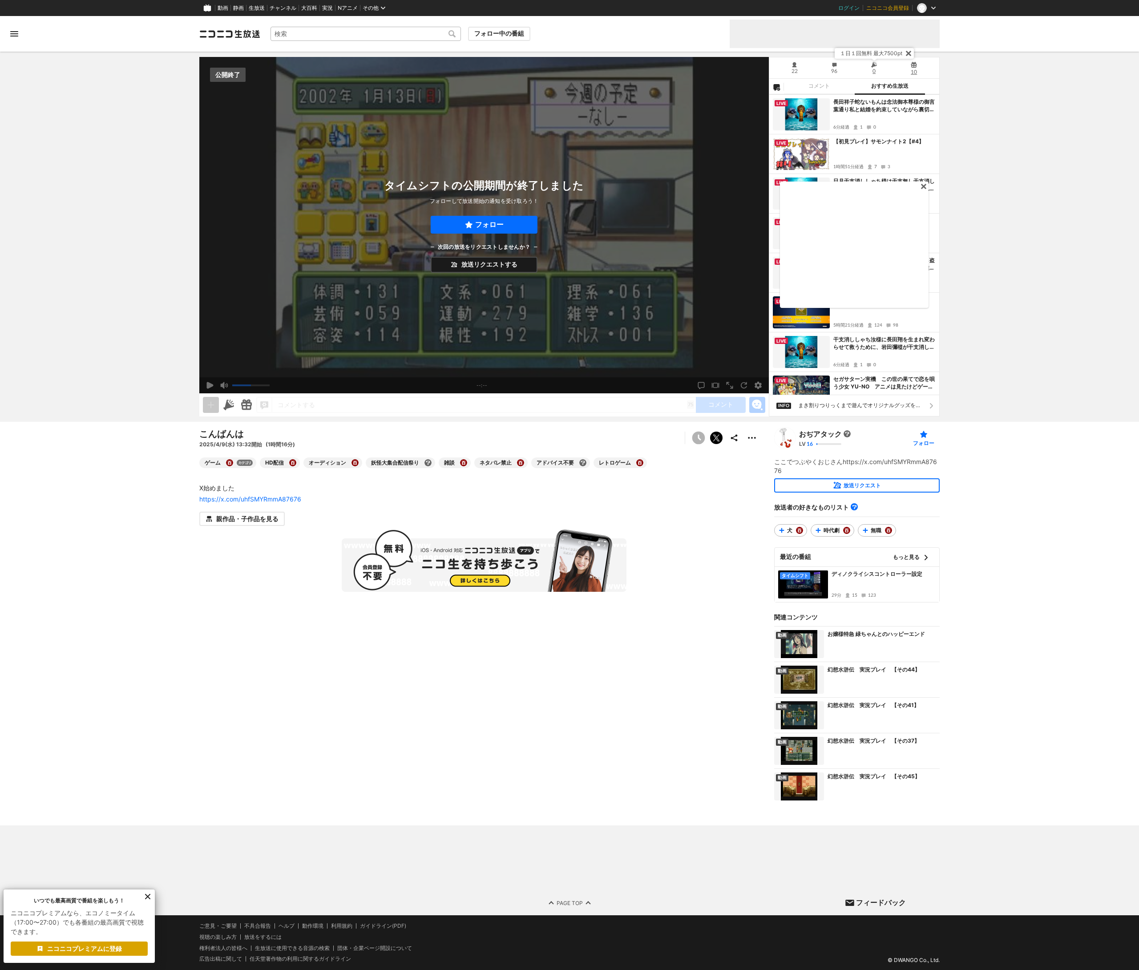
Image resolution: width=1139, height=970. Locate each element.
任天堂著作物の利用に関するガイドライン (300, 959)
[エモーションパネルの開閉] (757, 405)
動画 (223, 8)
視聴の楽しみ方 (218, 937)
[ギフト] (246, 405)
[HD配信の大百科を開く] (292, 462)
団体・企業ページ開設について (374, 948)
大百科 (309, 8)
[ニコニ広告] (229, 405)
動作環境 (312, 926)
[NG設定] (776, 86)
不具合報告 (257, 926)
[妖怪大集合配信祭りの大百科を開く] (428, 462)
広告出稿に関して (220, 959)
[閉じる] (908, 53)
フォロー (489, 224)
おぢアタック (820, 433)
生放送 (257, 8)
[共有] (734, 438)
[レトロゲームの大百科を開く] (639, 462)
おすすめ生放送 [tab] (890, 86)
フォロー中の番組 (499, 33)
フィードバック (881, 902)
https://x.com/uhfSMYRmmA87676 (250, 499)
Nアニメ (348, 8)
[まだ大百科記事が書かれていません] (847, 433)
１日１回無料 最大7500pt (871, 53)
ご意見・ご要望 (218, 925)
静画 (238, 8)
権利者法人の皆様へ (223, 948)
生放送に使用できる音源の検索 (292, 948)
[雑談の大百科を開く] (463, 462)
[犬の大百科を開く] (799, 530)
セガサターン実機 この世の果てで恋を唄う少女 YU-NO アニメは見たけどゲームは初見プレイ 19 (884, 383)
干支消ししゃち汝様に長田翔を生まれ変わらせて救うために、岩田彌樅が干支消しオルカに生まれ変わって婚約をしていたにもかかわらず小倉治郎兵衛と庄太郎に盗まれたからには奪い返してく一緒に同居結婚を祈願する (884, 343)
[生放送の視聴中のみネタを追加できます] (211, 405)
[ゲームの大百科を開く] (229, 462)
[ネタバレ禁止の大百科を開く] (520, 462)
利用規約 (341, 926)
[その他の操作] (752, 438)
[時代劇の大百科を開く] (846, 530)
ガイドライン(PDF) (383, 926)
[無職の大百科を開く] (888, 530)
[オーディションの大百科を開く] (355, 462)
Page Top (570, 903)
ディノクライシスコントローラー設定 (877, 573)
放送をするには (263, 937)
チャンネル (283, 8)
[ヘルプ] (854, 506)
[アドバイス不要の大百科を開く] (582, 462)
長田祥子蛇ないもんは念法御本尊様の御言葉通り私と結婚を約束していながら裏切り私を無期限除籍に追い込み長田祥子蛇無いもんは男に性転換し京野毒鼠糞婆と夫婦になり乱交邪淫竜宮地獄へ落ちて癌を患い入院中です (884, 105)
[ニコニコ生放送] (229, 34)
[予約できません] (698, 438)
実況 (327, 8)
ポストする (716, 438)
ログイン (849, 8)
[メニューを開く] (14, 34)
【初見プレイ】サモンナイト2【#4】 (878, 141)
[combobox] (366, 34)
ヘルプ (287, 926)
